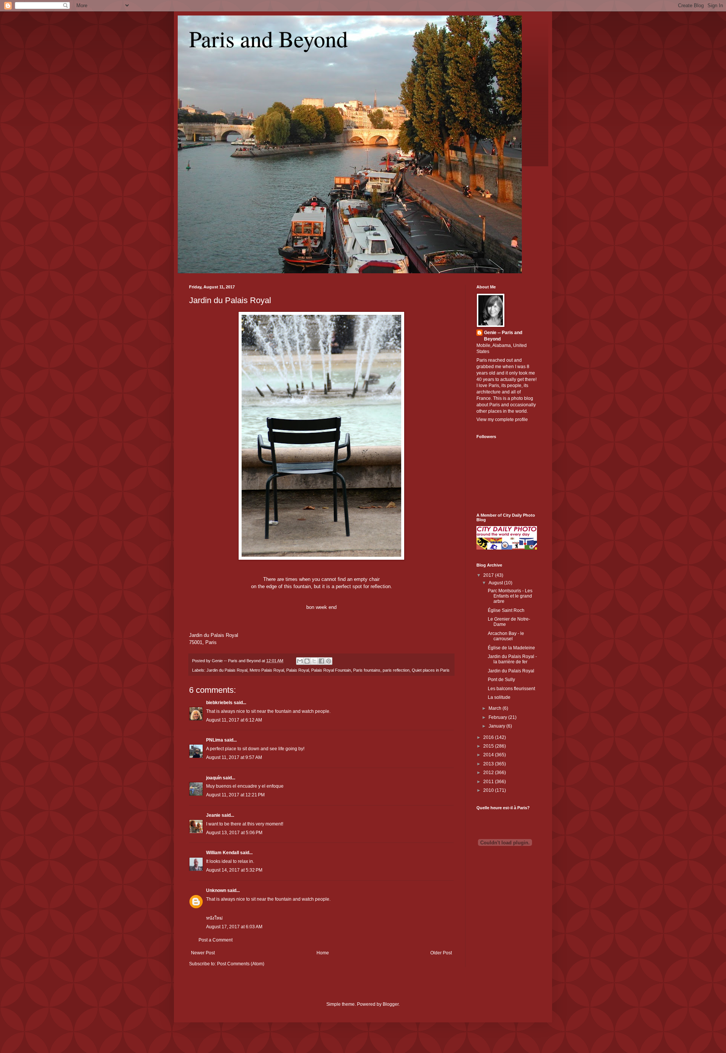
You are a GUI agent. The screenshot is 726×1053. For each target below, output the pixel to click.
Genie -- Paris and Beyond (503, 336)
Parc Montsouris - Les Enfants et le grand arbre (510, 596)
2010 (489, 790)
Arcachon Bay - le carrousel (506, 636)
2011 (489, 781)
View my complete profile (502, 419)
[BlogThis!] (307, 661)
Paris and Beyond (268, 38)
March (496, 708)
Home (322, 952)
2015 (489, 746)
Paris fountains (366, 670)
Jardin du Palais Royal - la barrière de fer (512, 659)
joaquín (214, 777)
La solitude (499, 697)
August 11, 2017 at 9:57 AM (234, 757)
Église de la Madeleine (511, 647)
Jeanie (213, 815)
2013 (489, 764)
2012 (489, 772)
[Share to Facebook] (321, 661)
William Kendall (222, 852)
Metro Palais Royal (267, 670)
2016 (489, 737)
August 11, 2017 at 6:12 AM (234, 720)
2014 (489, 754)
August (496, 582)
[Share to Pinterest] (328, 661)
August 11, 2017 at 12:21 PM (235, 794)
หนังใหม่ (214, 918)
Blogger (391, 1004)
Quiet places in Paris (431, 670)
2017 (489, 575)
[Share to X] (314, 661)
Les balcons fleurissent (511, 688)
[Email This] (300, 661)
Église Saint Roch (506, 610)
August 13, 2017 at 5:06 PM (234, 832)
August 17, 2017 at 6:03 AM (234, 926)
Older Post (441, 952)
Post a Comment (216, 940)
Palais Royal (297, 670)
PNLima (214, 740)
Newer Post (203, 952)
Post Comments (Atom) (240, 963)
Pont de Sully (501, 679)
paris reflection (396, 670)
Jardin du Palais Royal (230, 300)
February (498, 717)
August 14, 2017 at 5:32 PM (234, 870)
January (497, 726)
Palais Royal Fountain (331, 670)
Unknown (216, 890)
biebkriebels (219, 702)
